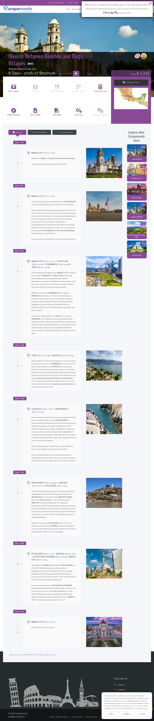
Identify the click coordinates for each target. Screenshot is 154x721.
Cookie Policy (143, 708)
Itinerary (19, 132)
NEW (68, 9)
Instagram (121, 690)
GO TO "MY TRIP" (73, 3)
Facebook (121, 685)
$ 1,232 (140, 73)
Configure (126, 714)
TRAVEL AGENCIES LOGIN (58, 717)
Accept (142, 714)
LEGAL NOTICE (76, 717)
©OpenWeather (51, 654)
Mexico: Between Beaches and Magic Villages (46, 59)
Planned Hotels (41, 132)
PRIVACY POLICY (91, 717)
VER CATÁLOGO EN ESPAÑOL (56, 3)
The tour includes (66, 132)
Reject (111, 714)
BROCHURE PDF (77, 9)
